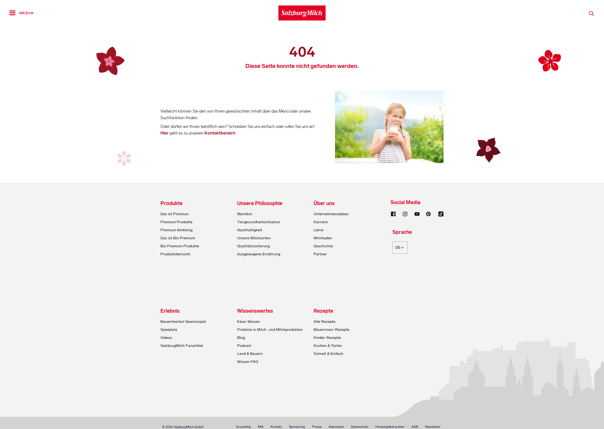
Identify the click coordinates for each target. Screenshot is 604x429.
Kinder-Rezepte (327, 337)
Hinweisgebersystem (389, 427)
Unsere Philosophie (259, 203)
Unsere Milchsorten (254, 238)
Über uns (324, 203)
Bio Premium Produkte (179, 246)
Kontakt (276, 427)
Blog (241, 337)
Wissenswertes (255, 311)
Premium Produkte (176, 222)
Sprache (402, 232)
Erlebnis (170, 311)
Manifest (244, 214)
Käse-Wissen (248, 321)
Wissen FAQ (247, 361)
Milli (261, 427)
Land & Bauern (250, 353)
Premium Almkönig (176, 230)
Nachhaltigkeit (249, 230)
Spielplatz (168, 329)
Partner (320, 254)
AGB (414, 427)
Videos (166, 337)
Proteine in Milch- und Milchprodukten (270, 329)
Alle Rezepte (325, 321)
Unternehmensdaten (331, 214)
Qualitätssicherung (253, 246)
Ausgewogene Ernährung (258, 254)
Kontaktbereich (220, 133)
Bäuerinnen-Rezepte (331, 329)
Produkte (171, 203)
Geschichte (323, 246)
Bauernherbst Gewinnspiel (183, 321)
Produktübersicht (175, 254)
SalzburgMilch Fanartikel (181, 345)
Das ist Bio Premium (177, 238)
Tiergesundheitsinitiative (258, 222)
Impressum (336, 427)
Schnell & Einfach (328, 353)
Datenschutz (359, 427)
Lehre (318, 230)
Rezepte (323, 311)
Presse (317, 427)
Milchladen (323, 238)
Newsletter (432, 427)
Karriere (321, 222)
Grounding (243, 427)
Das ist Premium (174, 214)
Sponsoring (297, 427)
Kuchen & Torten (328, 345)
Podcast (244, 345)
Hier (164, 133)
